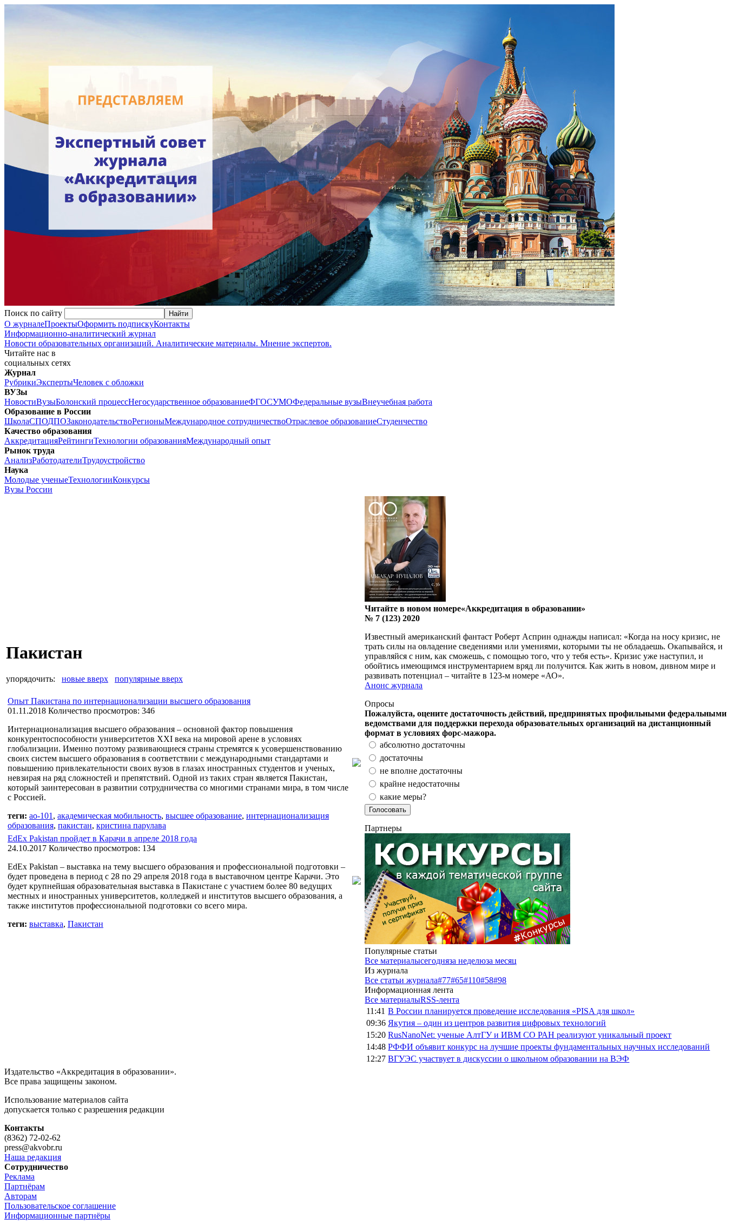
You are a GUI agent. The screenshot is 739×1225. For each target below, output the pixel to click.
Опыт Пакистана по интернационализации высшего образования (129, 701)
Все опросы (711, 703)
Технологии (90, 479)
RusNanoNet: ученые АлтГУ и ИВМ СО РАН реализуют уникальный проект (529, 1034)
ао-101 (41, 815)
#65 (457, 980)
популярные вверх (149, 678)
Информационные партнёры (57, 1215)
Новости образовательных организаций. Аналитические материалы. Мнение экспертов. (168, 338)
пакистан (75, 825)
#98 (499, 980)
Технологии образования (140, 440)
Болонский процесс (92, 401)
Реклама (19, 1176)
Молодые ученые (36, 479)
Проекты (60, 323)
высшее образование (204, 815)
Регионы (148, 421)
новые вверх (85, 678)
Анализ (18, 460)
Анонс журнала (394, 685)
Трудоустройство (113, 460)
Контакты (172, 323)
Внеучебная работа (397, 401)
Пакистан (85, 923)
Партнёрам (24, 1186)
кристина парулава (131, 825)
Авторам (20, 1196)
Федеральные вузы (327, 401)
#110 (472, 980)
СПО (38, 421)
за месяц (501, 960)
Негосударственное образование (188, 401)
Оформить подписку (115, 323)
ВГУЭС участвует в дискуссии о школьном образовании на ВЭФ (508, 1058)
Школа (16, 421)
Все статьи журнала (401, 980)
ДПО (57, 421)
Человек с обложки (108, 382)
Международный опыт (228, 440)
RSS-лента (439, 999)
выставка (46, 923)
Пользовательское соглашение (60, 1205)
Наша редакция (32, 1157)
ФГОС (260, 401)
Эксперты (54, 382)
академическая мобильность (109, 815)
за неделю (467, 960)
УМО (283, 401)
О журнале (24, 323)
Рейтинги (76, 440)
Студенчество (402, 421)
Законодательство (99, 421)
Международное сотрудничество (225, 421)
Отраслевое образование (331, 421)
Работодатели (57, 460)
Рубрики (20, 382)
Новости (20, 401)
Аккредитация (31, 440)
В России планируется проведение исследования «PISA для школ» (511, 1011)
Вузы (46, 401)
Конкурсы (131, 479)
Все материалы (392, 960)
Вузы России (28, 489)
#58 (486, 980)
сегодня (434, 960)
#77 (444, 980)
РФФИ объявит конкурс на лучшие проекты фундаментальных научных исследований (549, 1046)
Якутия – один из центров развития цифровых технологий (497, 1023)
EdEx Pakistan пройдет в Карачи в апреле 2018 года (102, 838)
